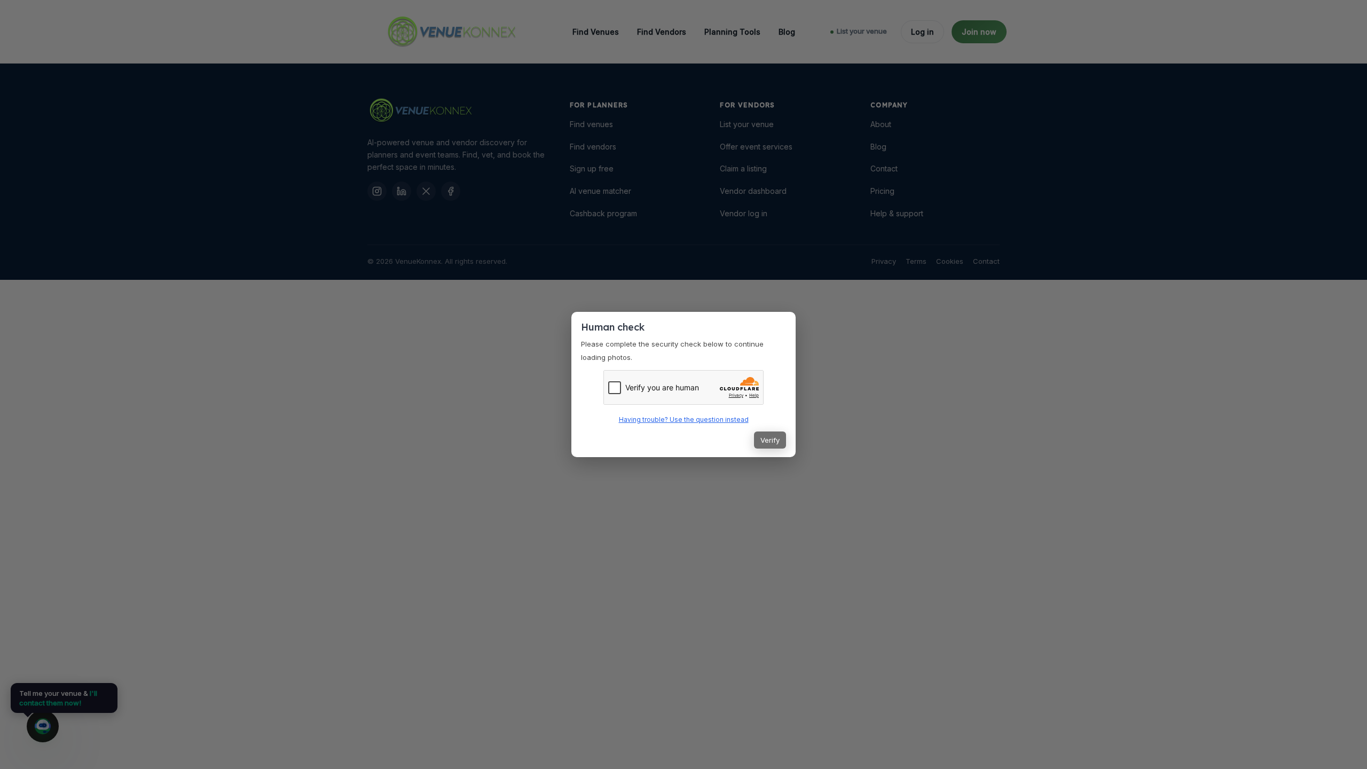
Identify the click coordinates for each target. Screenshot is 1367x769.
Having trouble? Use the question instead (684, 419)
